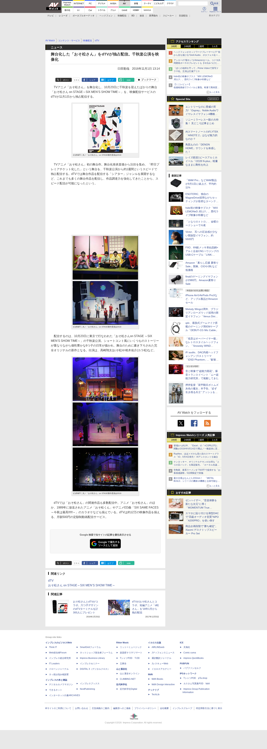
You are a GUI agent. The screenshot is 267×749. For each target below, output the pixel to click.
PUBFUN (184, 663)
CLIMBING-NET (127, 679)
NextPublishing (87, 689)
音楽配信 (183, 15)
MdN (150, 674)
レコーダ (63, 15)
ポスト (66, 80)
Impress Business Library (92, 658)
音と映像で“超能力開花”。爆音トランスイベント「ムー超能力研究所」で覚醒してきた (202, 375)
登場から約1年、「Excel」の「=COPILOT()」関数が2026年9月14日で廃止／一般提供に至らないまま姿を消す (197, 448)
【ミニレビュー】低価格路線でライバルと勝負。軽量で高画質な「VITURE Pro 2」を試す (196, 87)
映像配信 (122, 15)
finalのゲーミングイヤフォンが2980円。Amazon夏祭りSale (201, 280)
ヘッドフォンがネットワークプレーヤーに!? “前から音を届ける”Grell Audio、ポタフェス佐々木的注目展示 (197, 55)
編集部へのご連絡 (122, 708)
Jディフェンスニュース (163, 652)
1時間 (174, 46)
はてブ (111, 80)
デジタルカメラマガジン (61, 684)
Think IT (53, 647)
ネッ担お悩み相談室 (59, 674)
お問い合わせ (81, 708)
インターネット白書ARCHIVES (64, 695)
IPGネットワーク (188, 673)
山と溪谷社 (121, 669)
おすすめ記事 (183, 492)
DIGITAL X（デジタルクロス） (95, 669)
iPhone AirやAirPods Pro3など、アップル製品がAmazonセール (201, 299)
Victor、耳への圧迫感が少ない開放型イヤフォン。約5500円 (201, 235)
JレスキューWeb (160, 663)
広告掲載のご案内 (100, 708)
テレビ (50, 15)
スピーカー (168, 15)
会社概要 (164, 708)
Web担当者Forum (57, 652)
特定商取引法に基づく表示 (209, 708)
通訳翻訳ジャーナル (161, 658)
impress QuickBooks (193, 658)
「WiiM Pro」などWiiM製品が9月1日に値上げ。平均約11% (201, 184)
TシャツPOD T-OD (130, 658)
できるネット (55, 690)
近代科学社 (121, 684)
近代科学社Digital (128, 689)
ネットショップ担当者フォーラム (96, 652)
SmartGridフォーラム (90, 647)
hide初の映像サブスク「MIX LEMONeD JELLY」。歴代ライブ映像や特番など (202, 211)
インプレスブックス (90, 683)
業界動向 (153, 15)
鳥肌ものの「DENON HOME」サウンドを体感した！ (200, 148)
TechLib (155, 694)
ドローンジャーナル (59, 669)
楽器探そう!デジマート (131, 652)
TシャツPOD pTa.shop (195, 678)
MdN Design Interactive (163, 684)
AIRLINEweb (158, 647)
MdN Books (157, 679)
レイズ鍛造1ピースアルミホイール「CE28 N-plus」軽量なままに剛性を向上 (201, 161)
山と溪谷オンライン (129, 673)
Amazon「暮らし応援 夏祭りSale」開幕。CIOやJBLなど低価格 (202, 266)
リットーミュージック (131, 647)
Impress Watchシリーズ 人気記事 (195, 435)
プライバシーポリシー (145, 708)
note (129, 80)
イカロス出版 (154, 642)
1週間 (201, 46)
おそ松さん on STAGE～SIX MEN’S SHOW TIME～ (81, 585)
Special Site (183, 99)
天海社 (186, 647)
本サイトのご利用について (58, 708)
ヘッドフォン (106, 15)
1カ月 (215, 46)
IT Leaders (54, 663)
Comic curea (189, 652)
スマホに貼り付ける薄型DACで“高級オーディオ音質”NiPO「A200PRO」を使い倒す (202, 517)
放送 (142, 15)
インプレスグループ (182, 708)
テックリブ (153, 690)
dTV (51, 580)
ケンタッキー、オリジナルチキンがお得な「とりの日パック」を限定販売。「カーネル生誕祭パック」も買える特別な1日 (196, 464)
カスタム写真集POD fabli (196, 683)
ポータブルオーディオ (83, 15)
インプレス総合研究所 (60, 658)
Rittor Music (122, 642)
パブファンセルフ (192, 668)
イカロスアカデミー (161, 669)
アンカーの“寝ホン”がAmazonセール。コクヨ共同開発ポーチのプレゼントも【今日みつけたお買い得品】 (197, 63)
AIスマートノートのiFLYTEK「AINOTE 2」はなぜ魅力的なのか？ (201, 135)
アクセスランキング (187, 41)
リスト (77, 80)
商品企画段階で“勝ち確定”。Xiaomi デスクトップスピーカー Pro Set (201, 530)
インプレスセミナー (90, 663)
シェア (92, 80)
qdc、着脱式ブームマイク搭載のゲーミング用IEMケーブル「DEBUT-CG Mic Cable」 (201, 326)
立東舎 (123, 663)
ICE (181, 642)
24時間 (187, 46)
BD (133, 15)
